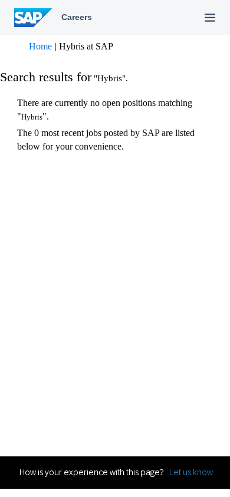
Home (40, 46)
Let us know (191, 472)
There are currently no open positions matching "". (104, 109)
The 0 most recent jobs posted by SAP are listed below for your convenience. (106, 139)
